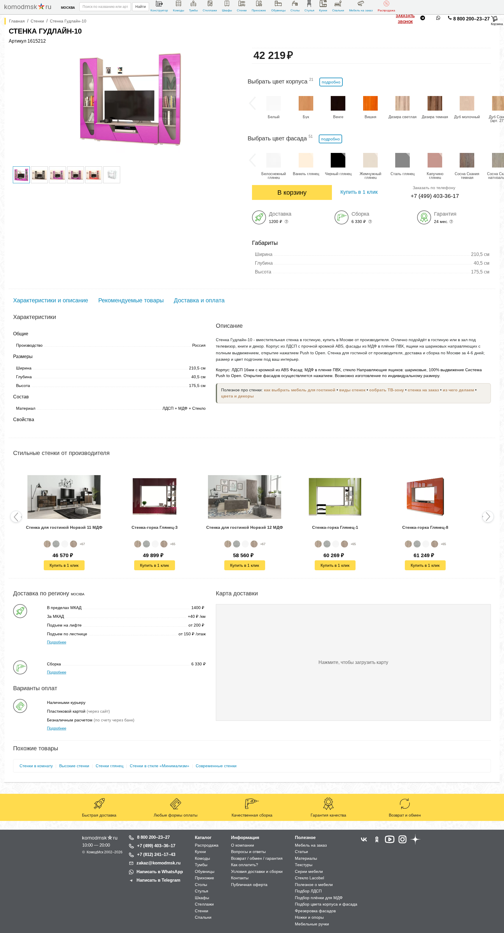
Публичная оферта (249, 884)
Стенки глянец (109, 765)
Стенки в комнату (36, 765)
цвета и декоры (237, 396)
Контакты (240, 878)
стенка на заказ (423, 390)
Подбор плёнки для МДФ (319, 897)
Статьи (301, 851)
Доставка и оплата (199, 300)
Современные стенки (216, 765)
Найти (140, 7)
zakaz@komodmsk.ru (158, 862)
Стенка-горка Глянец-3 (154, 527)
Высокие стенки (74, 765)
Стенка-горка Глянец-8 (425, 527)
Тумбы (193, 10)
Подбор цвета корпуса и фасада (326, 904)
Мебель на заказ (361, 10)
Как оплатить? (244, 864)
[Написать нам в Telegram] (422, 18)
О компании (242, 845)
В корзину (292, 192)
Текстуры (303, 864)
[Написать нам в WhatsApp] (438, 18)
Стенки (242, 10)
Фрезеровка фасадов (315, 910)
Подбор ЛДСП (308, 891)
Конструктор (159, 10)
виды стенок (352, 390)
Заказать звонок (405, 19)
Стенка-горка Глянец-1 (335, 527)
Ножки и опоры (309, 917)
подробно (331, 82)
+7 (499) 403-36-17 (435, 196)
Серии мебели (309, 871)
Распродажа (386, 10)
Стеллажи (210, 10)
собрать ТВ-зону (386, 390)
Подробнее (56, 642)
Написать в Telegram (158, 880)
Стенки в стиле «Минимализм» (159, 765)
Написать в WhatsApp (159, 871)
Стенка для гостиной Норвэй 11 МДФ (64, 527)
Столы (295, 10)
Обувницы (278, 10)
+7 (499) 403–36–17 (156, 845)
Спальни (338, 10)
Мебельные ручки (312, 924)
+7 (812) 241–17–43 (156, 854)
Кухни (323, 10)
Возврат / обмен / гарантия (257, 858)
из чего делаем (458, 390)
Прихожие (259, 10)
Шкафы (227, 10)
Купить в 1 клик (64, 565)
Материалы (306, 858)
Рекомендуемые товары (131, 300)
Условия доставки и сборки (257, 871)
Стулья (309, 10)
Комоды (178, 10)
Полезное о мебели (314, 884)
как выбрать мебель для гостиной (299, 390)
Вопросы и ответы (248, 851)
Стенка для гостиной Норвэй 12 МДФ (244, 527)
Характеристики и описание (50, 300)
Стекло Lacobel (309, 878)
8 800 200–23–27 (471, 18)
